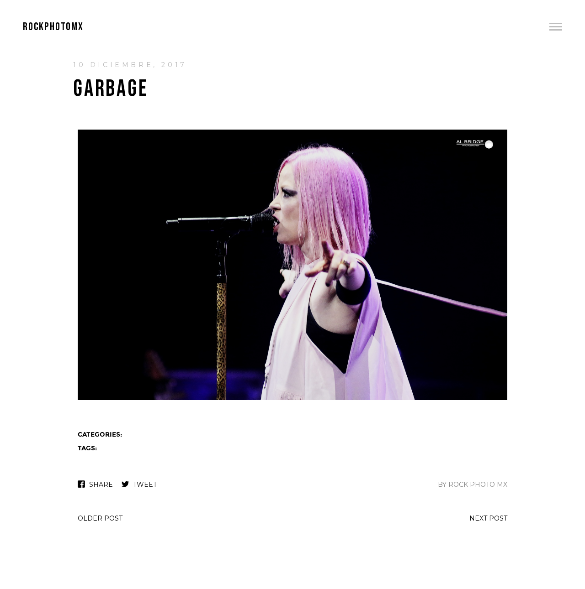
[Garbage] (292, 399)
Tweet (145, 484)
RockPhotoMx (53, 26)
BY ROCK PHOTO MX (472, 484)
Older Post (100, 518)
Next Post (488, 518)
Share (101, 484)
